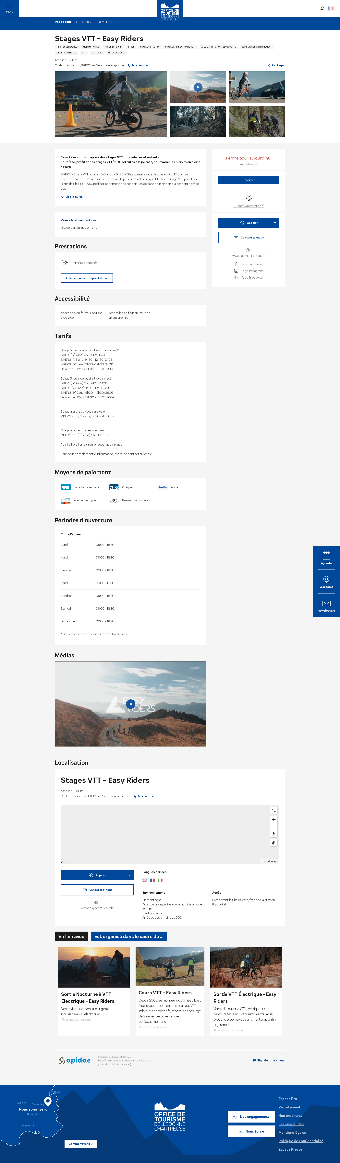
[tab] (71, 936)
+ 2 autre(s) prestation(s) (248, 205)
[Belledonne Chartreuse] (170, 1116)
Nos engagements (255, 1116)
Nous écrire (255, 1131)
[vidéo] (130, 704)
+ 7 (257, 121)
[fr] (331, 8)
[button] (322, 8)
